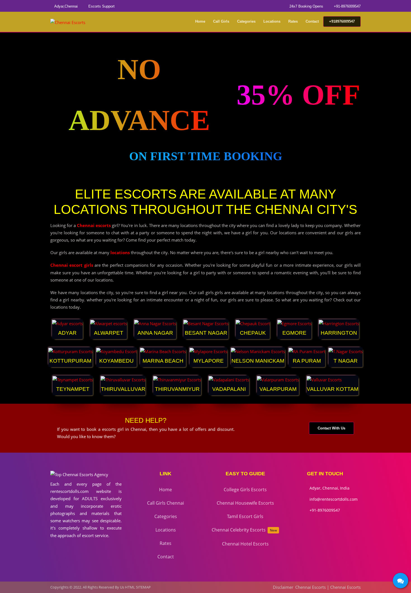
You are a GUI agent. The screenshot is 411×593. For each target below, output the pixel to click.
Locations (271, 21)
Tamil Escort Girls (245, 516)
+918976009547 (342, 21)
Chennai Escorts (310, 587)
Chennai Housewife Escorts (245, 503)
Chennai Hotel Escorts (245, 544)
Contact (312, 21)
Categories (246, 21)
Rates (293, 21)
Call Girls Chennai (165, 503)
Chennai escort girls (71, 265)
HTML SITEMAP (138, 587)
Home (200, 21)
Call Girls (221, 21)
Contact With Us (331, 428)
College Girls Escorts (245, 489)
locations (120, 252)
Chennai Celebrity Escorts (244, 530)
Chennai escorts (94, 225)
